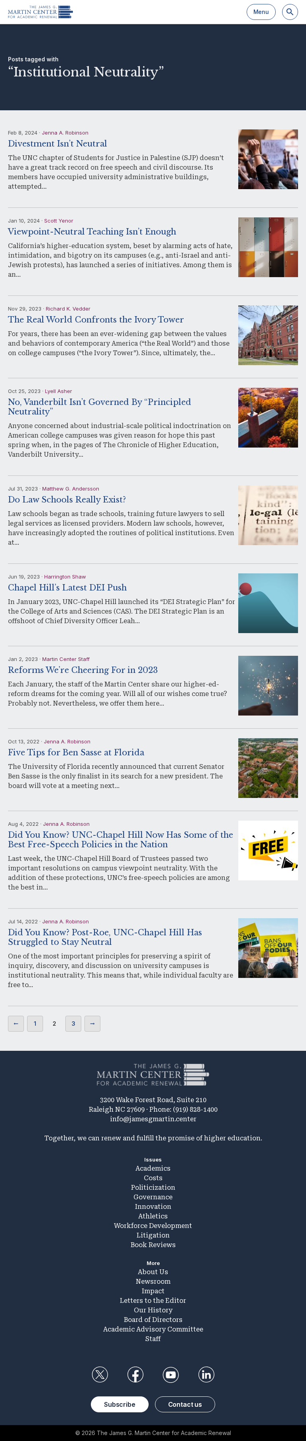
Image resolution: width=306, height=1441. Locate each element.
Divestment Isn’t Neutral (57, 144)
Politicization (153, 1187)
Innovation (153, 1206)
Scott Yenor (58, 220)
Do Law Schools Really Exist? (67, 499)
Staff (153, 1339)
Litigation (153, 1235)
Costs (153, 1178)
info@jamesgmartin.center (153, 1119)
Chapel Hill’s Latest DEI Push (67, 587)
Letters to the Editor (153, 1300)
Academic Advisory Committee (153, 1329)
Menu (261, 11)
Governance (153, 1197)
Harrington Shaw (65, 576)
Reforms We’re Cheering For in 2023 (83, 670)
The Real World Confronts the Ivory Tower (96, 320)
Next (92, 1024)
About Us (153, 1272)
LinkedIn (206, 1375)
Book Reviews (153, 1245)
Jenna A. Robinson (65, 132)
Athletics (153, 1216)
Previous (16, 1024)
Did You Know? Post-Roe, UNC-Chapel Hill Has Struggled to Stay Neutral (105, 937)
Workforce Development (153, 1226)
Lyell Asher (58, 391)
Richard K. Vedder (68, 308)
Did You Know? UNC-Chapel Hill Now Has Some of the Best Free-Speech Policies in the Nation (120, 839)
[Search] (290, 12)
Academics (153, 1168)
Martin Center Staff (66, 659)
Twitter (99, 1375)
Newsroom (153, 1281)
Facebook (135, 1375)
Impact (153, 1291)
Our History (153, 1310)
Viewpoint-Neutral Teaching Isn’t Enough (92, 232)
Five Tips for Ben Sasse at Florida (76, 752)
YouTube (171, 1375)
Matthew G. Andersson (70, 488)
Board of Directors (153, 1320)
